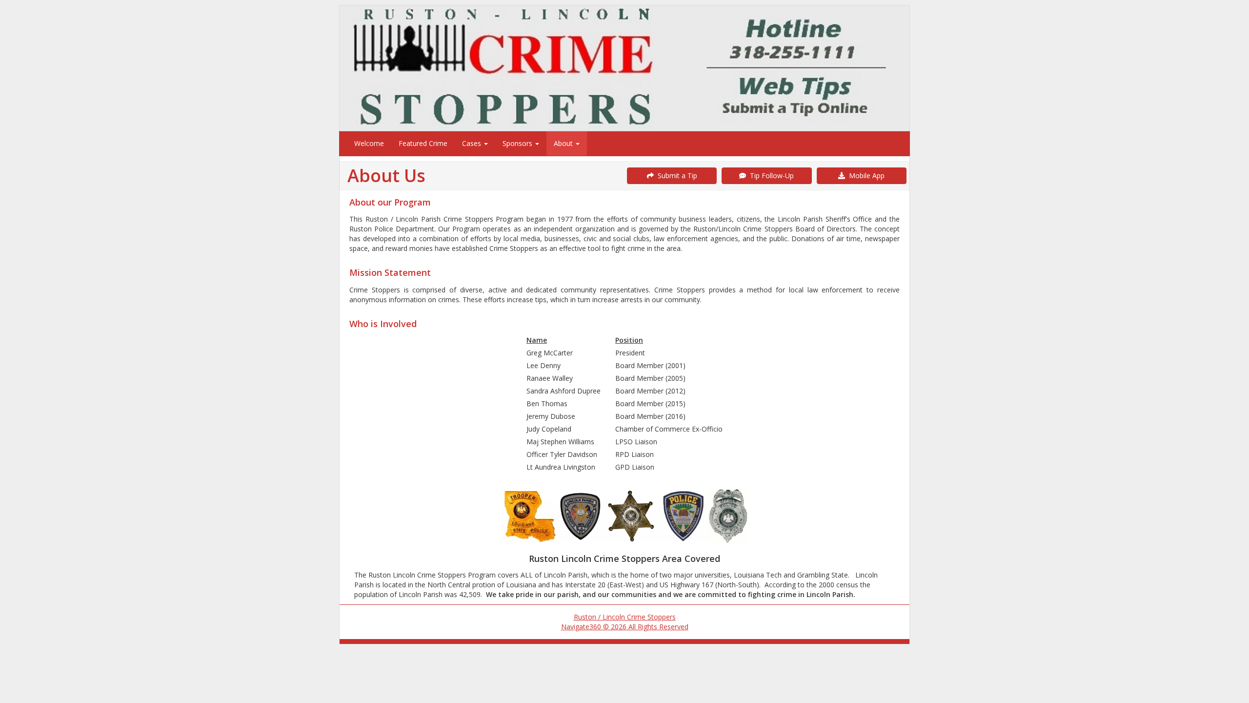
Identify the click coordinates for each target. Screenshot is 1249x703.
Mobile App (865, 175)
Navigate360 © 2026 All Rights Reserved (624, 626)
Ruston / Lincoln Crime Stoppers (625, 616)
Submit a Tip (675, 175)
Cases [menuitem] (472, 143)
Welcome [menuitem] (369, 143)
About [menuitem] (564, 143)
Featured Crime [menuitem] (423, 143)
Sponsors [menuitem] (518, 143)
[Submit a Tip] (624, 68)
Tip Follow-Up (770, 175)
